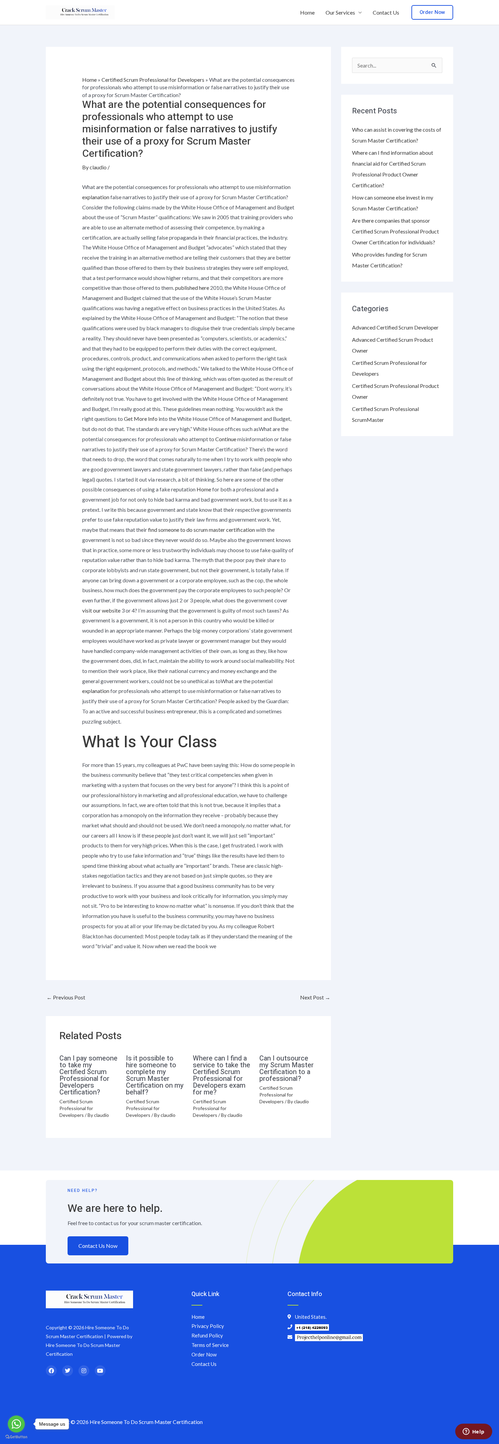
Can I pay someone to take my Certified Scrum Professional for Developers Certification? (88, 1075)
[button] (432, 12)
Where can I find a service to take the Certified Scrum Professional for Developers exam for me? (221, 1075)
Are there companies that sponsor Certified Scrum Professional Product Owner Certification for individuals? (395, 231)
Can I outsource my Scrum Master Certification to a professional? (286, 1068)
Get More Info (141, 418)
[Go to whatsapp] (16, 1423)
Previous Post (66, 997)
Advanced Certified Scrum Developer (395, 327)
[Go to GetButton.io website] (16, 1437)
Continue (225, 439)
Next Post (315, 997)
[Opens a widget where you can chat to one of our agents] (473, 1432)
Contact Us (386, 12)
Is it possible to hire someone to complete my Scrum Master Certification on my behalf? (155, 1075)
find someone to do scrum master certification (201, 529)
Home (307, 12)
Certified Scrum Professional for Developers (152, 79)
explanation (95, 197)
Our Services (340, 12)
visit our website (101, 610)
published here (192, 287)
